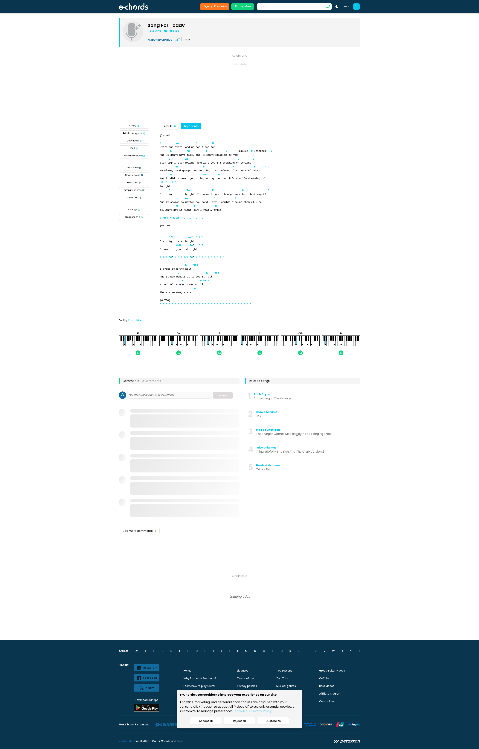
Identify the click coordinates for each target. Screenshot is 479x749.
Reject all (239, 721)
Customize (273, 721)
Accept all (206, 721)
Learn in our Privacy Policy (252, 711)
